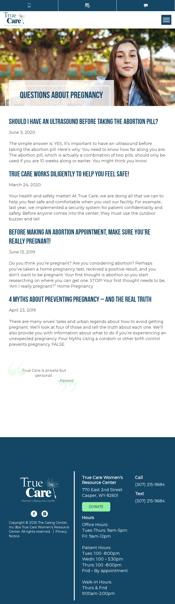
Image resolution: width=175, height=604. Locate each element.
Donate (96, 507)
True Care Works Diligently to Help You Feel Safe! (69, 174)
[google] (44, 514)
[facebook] (34, 514)
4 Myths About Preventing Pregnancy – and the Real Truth (80, 299)
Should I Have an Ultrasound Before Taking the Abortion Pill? (83, 121)
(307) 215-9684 (150, 484)
